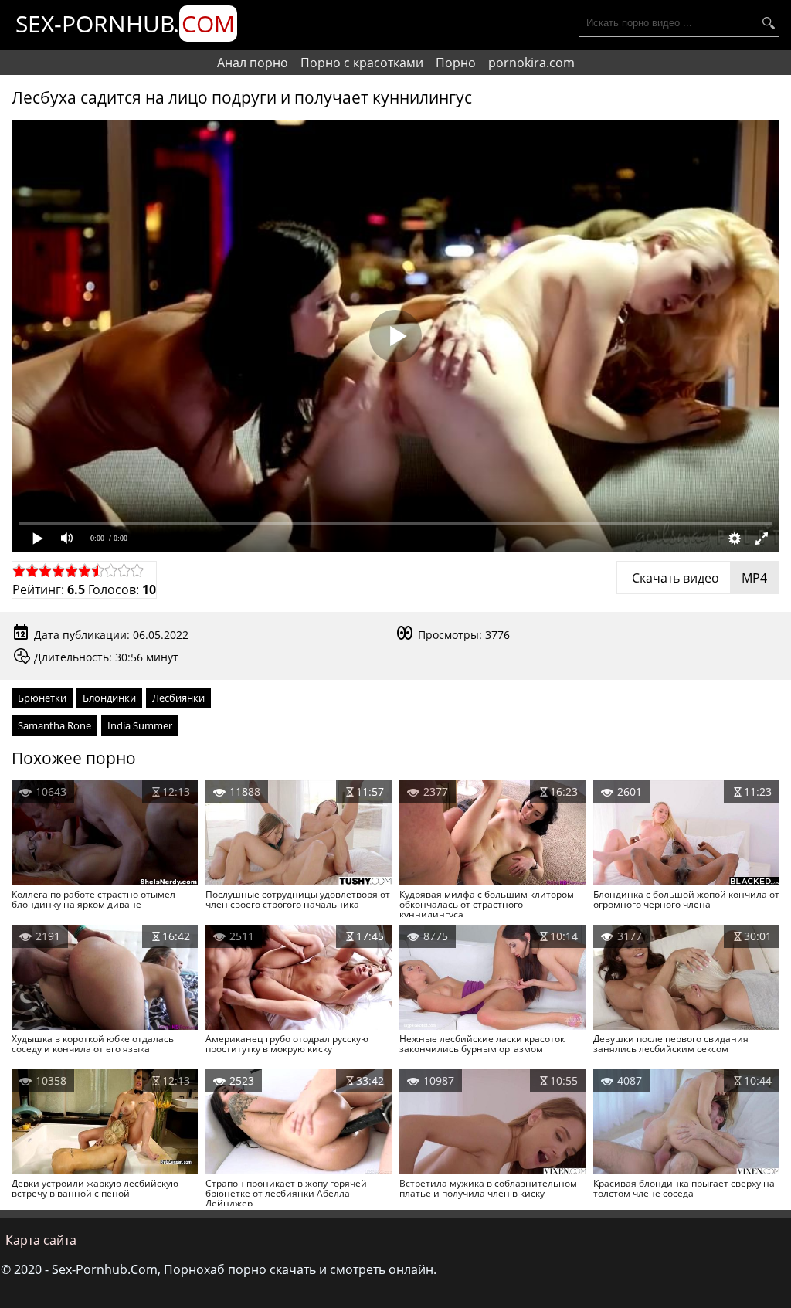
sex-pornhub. (125, 23)
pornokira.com (531, 62)
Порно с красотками (361, 62)
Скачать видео (698, 577)
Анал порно (252, 62)
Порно (456, 62)
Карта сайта (40, 1240)
